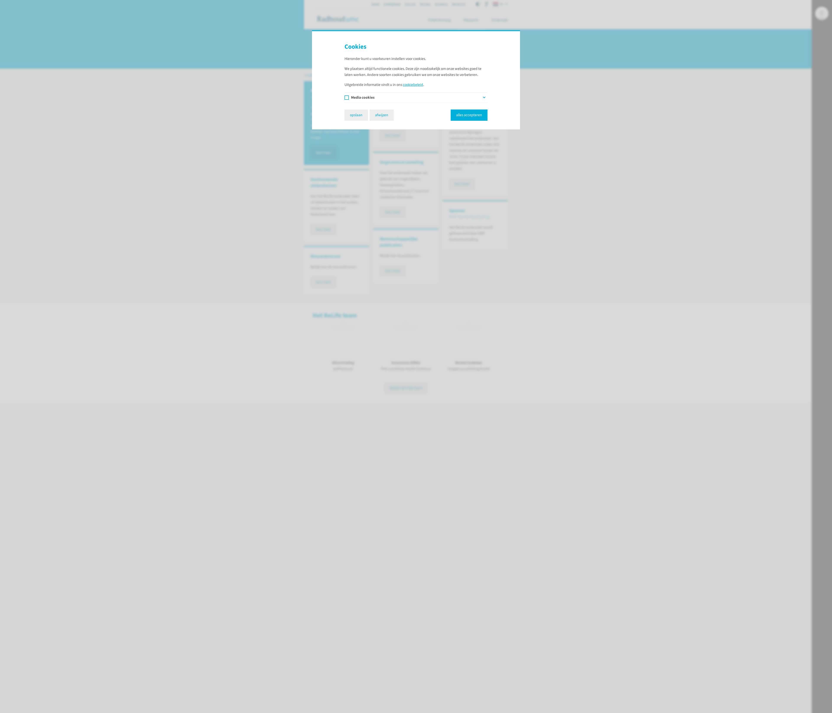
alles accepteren (469, 115)
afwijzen (381, 115)
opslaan (356, 115)
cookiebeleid (413, 84)
